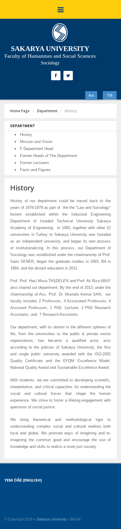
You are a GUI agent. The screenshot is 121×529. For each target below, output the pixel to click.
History (26, 134)
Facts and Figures (35, 170)
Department (47, 110)
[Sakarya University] (60, 34)
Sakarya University (51, 519)
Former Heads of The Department (48, 155)
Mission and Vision (36, 141)
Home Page (20, 110)
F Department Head (36, 148)
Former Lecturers (34, 163)
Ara (91, 95)
